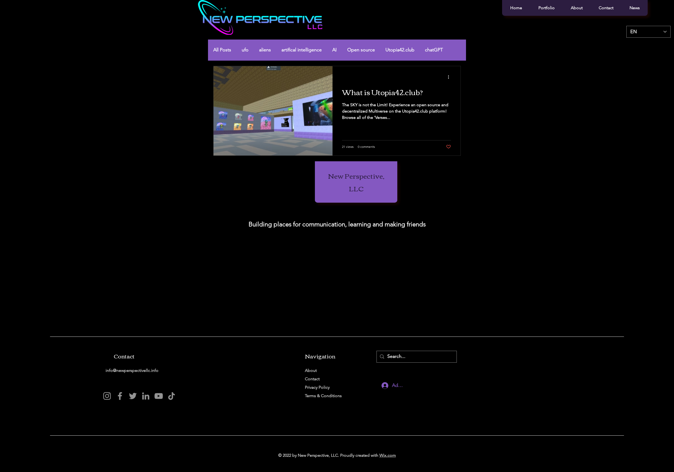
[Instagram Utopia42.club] (107, 396)
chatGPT (434, 50)
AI (334, 50)
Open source (361, 50)
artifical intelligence (301, 50)
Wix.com (387, 455)
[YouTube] (158, 396)
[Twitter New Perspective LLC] (133, 396)
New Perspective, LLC (356, 181)
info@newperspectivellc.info (132, 370)
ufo (245, 50)
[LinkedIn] (146, 396)
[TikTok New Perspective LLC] (171, 396)
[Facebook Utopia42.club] (120, 396)
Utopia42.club (399, 50)
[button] (546, 8)
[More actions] (450, 77)
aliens (265, 50)
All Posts (222, 50)
